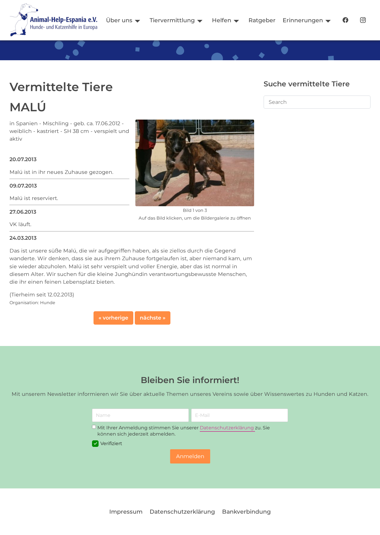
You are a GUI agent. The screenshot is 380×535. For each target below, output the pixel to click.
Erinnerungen (303, 20)
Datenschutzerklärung (227, 428)
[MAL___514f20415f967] (194, 162)
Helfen (221, 20)
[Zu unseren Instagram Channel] (363, 20)
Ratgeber (262, 20)
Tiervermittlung (172, 20)
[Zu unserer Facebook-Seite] (345, 20)
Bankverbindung (246, 511)
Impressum (125, 511)
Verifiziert (111, 444)
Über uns (119, 20)
